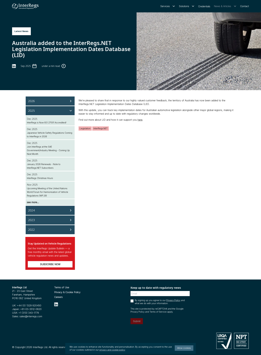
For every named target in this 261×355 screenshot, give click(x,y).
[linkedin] (14, 66)
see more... (33, 202)
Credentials (204, 6)
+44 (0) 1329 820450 (29, 305)
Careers (58, 297)
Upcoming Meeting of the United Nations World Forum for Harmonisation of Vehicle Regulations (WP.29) (47, 192)
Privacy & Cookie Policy (67, 292)
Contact (244, 6)
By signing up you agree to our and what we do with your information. (160, 302)
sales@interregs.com (30, 316)
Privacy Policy (173, 300)
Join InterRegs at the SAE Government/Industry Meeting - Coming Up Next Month (48, 150)
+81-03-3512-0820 (31, 309)
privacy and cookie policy (112, 350)
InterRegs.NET (100, 128)
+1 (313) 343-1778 (28, 312)
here (140, 119)
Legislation (85, 128)
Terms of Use (61, 287)
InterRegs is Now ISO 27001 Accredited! (46, 122)
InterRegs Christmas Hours (40, 178)
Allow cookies (184, 348)
